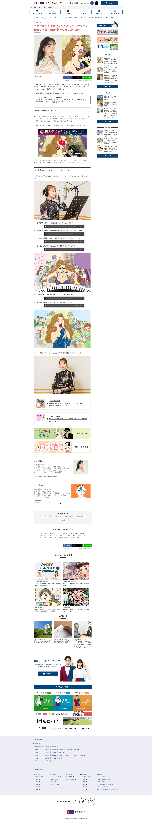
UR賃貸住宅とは (54, 774)
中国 (37, 787)
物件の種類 (54, 781)
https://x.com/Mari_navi (50, 476)
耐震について (54, 784)
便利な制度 (54, 779)
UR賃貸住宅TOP (38, 18)
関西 (37, 784)
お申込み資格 (71, 779)
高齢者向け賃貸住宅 (103, 779)
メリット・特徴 (55, 776)
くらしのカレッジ (51, 18)
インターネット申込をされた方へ (106, 789)
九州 (37, 789)
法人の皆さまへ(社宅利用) (104, 784)
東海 (37, 781)
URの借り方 (69, 774)
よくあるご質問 (101, 774)
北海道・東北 (39, 776)
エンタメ (60, 18)
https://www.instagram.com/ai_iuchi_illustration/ (47, 502)
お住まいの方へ (102, 787)
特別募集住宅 (101, 781)
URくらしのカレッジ (103, 776)
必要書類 (70, 776)
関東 (37, 779)
